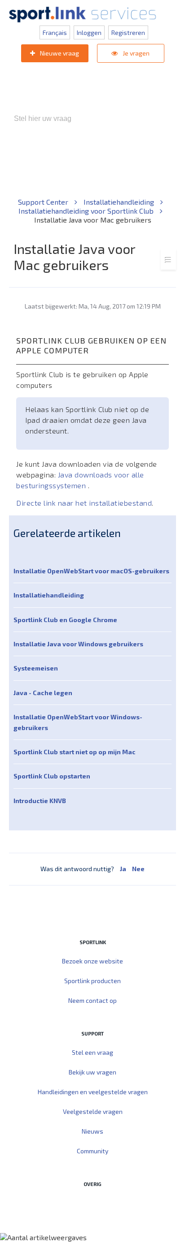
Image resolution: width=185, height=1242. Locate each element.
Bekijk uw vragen (92, 1072)
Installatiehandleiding (120, 202)
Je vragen (135, 53)
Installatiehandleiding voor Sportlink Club (86, 210)
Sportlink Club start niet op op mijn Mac (74, 752)
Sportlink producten (92, 980)
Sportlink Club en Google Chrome (65, 619)
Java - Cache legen (42, 692)
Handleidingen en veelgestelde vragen (93, 1092)
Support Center (44, 202)
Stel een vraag (92, 1052)
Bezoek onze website (92, 961)
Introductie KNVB (39, 800)
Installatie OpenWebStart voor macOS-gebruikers (91, 571)
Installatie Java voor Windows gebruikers (78, 644)
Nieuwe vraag (59, 53)
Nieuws (92, 1131)
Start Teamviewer (75, 1203)
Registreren (128, 32)
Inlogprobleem (61, 166)
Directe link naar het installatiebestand (84, 503)
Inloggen (89, 32)
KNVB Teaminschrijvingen (130, 156)
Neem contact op (92, 1000)
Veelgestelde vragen (93, 1111)
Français (55, 32)
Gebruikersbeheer (119, 166)
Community (92, 1151)
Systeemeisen (35, 668)
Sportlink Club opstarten (51, 776)
